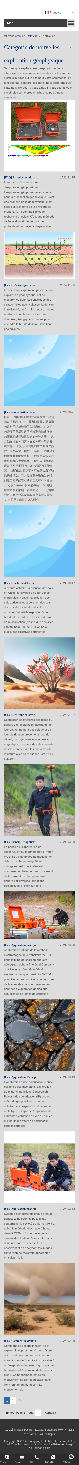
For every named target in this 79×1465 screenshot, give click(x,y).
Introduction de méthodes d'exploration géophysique (45, 177)
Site (51, 1444)
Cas (7, 285)
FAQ (8, 177)
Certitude (50, 1412)
